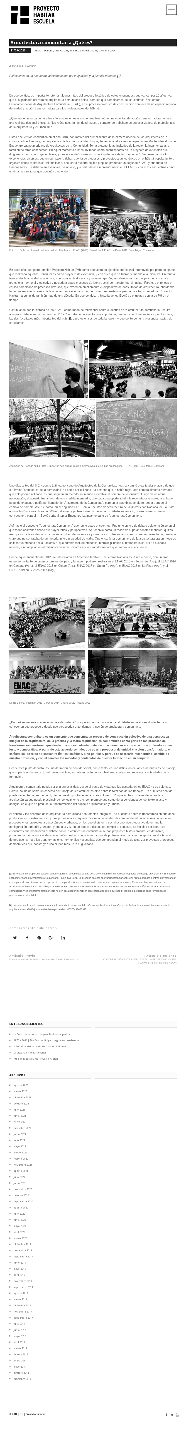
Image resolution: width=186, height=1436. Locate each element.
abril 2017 (19, 1342)
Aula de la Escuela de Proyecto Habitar (36, 1058)
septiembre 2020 (23, 1201)
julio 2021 (19, 1177)
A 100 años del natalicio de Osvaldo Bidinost (40, 1046)
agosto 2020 (21, 1207)
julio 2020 (19, 1213)
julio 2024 (19, 1109)
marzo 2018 (20, 1299)
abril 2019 (19, 1274)
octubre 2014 (21, 1372)
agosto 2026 (21, 1085)
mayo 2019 (20, 1268)
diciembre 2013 (22, 1378)
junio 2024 (20, 1115)
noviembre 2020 (23, 1189)
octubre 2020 (21, 1195)
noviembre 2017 (23, 1311)
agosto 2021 (21, 1170)
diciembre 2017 (22, 1305)
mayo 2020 (20, 1226)
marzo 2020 (20, 1238)
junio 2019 (20, 1262)
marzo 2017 (20, 1348)
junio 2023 (20, 1134)
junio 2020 (20, 1219)
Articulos (61, 50)
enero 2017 (20, 1360)
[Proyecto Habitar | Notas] (37, 15)
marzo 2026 (20, 1091)
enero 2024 (20, 1122)
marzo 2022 (20, 1152)
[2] (69, 318)
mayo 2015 (20, 1366)
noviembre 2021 (23, 1164)
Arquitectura (43, 50)
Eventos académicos (83, 50)
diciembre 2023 (22, 1128)
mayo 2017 (20, 1336)
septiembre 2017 (23, 1317)
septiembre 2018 (23, 1287)
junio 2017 (20, 1330)
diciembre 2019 (22, 1244)
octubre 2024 (21, 1103)
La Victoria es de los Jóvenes (30, 1052)
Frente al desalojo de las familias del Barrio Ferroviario (43, 957)
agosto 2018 (21, 1293)
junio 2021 (20, 1183)
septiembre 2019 (23, 1256)
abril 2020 (19, 1232)
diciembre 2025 (22, 1097)
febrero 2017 (21, 1354)
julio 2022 (19, 1140)
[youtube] (176, 1415)
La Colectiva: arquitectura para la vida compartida (42, 1034)
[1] (119, 75)
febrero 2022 (21, 1158)
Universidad (107, 50)
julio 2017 (19, 1323)
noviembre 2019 (23, 1250)
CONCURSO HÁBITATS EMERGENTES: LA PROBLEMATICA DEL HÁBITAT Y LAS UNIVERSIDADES (140, 959)
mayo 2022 (20, 1146)
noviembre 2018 (23, 1281)
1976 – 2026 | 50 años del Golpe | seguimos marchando (46, 1040)
